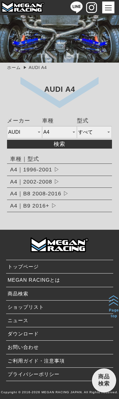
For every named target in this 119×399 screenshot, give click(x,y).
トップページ (23, 266)
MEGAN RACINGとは (34, 280)
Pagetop (114, 313)
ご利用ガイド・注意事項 (36, 360)
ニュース (18, 320)
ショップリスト (26, 307)
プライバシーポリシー (34, 374)
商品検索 (18, 293)
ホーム (14, 67)
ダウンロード (23, 333)
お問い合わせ (23, 347)
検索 (59, 144)
